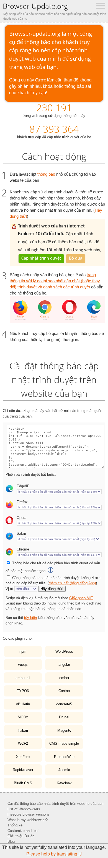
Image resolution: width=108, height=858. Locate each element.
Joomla (64, 770)
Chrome (23, 549)
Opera (21, 518)
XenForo (23, 757)
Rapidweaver (23, 770)
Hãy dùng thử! (51, 589)
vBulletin (23, 704)
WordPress (64, 651)
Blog (11, 841)
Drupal (64, 717)
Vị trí (9, 589)
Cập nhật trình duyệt (41, 258)
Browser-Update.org (35, 6)
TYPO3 (23, 691)
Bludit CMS (23, 783)
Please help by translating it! (54, 854)
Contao (64, 691)
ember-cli (23, 678)
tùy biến (30, 618)
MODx (23, 717)
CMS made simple (64, 743)
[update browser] (57, 322)
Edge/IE (23, 486)
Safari (21, 533)
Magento (64, 730)
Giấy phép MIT (81, 598)
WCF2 (23, 743)
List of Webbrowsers (23, 809)
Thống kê (14, 825)
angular (64, 664)
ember (64, 678)
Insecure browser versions (28, 814)
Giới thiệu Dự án (20, 836)
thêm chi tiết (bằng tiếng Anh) (72, 583)
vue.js (23, 664)
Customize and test (23, 831)
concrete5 (64, 704)
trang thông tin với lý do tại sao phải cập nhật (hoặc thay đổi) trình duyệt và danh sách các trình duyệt (55, 281)
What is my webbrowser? (27, 820)
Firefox (22, 502)
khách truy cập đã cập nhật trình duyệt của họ (54, 130)
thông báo (46, 174)
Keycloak (64, 783)
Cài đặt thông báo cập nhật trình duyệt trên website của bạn (55, 803)
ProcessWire (64, 757)
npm (22, 651)
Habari (23, 730)
